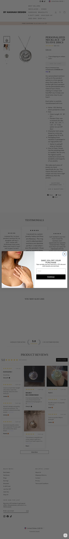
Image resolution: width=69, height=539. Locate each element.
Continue (51, 277)
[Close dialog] (64, 254)
